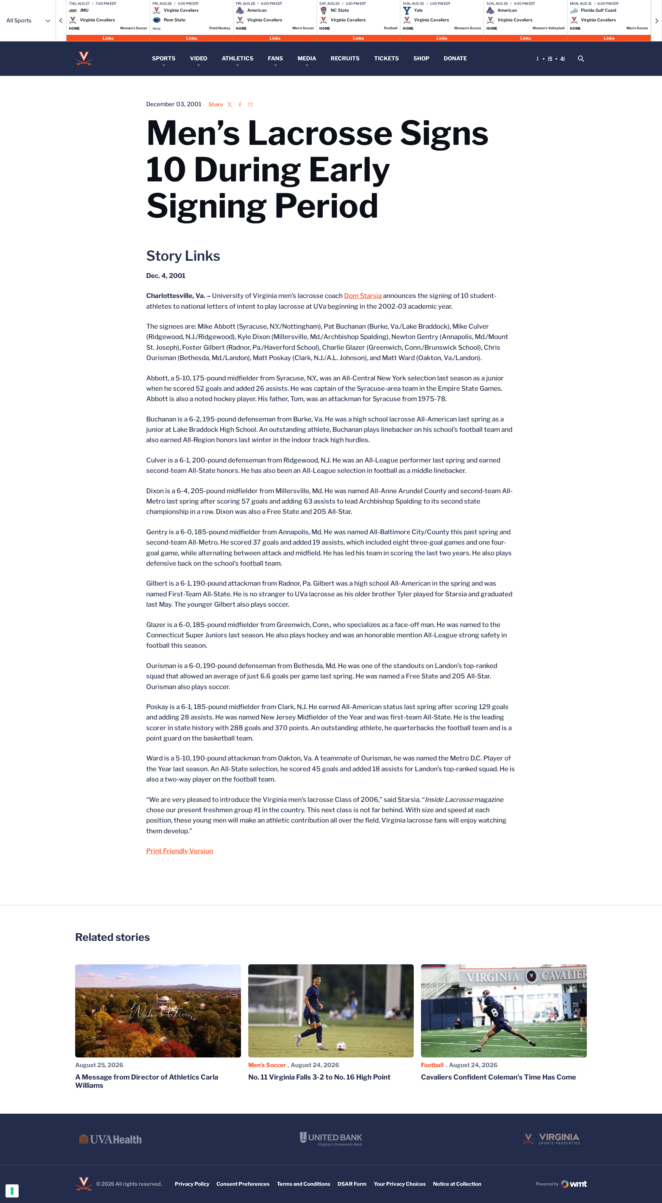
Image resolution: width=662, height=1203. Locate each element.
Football (432, 1065)
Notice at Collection (457, 1184)
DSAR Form (352, 1184)
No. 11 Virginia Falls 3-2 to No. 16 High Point (319, 1077)
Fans (275, 58)
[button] (61, 20)
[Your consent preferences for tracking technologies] (12, 1190)
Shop (421, 58)
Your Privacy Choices (400, 1184)
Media (307, 58)
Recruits (345, 58)
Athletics (237, 58)
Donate (455, 58)
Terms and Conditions (303, 1184)
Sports (163, 58)
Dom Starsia (363, 296)
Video (198, 58)
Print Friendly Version (179, 851)
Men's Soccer (267, 1065)
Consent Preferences (243, 1184)
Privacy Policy (192, 1184)
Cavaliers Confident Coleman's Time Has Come (498, 1077)
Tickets (386, 58)
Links (108, 37)
